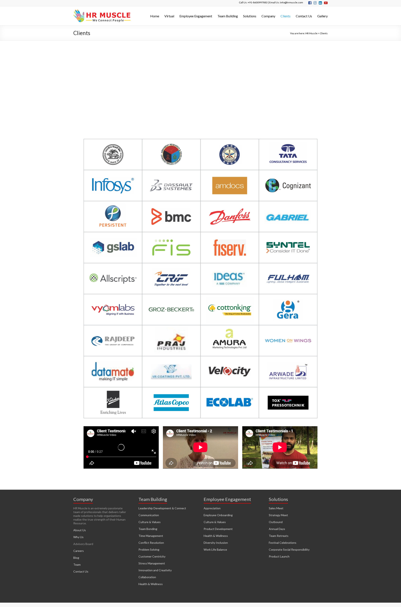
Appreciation (212, 508)
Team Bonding (147, 529)
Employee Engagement (195, 16)
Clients (285, 16)
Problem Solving (148, 549)
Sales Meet (276, 508)
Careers (78, 551)
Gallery (322, 16)
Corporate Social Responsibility (289, 549)
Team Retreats (278, 535)
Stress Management (151, 563)
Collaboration (147, 577)
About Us (79, 530)
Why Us (78, 537)
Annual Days (277, 529)
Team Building (227, 16)
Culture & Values (149, 522)
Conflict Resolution (151, 542)
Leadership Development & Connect (162, 508)
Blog (76, 557)
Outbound (276, 522)
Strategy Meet (278, 515)
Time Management (150, 535)
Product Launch (279, 556)
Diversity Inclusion (216, 542)
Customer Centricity (151, 556)
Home (154, 16)
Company (268, 16)
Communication (148, 515)
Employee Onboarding (218, 515)
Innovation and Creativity (155, 570)
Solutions (249, 16)
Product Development (218, 529)
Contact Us (304, 16)
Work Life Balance (215, 549)
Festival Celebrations (282, 542)
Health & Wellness (150, 584)
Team (77, 564)
